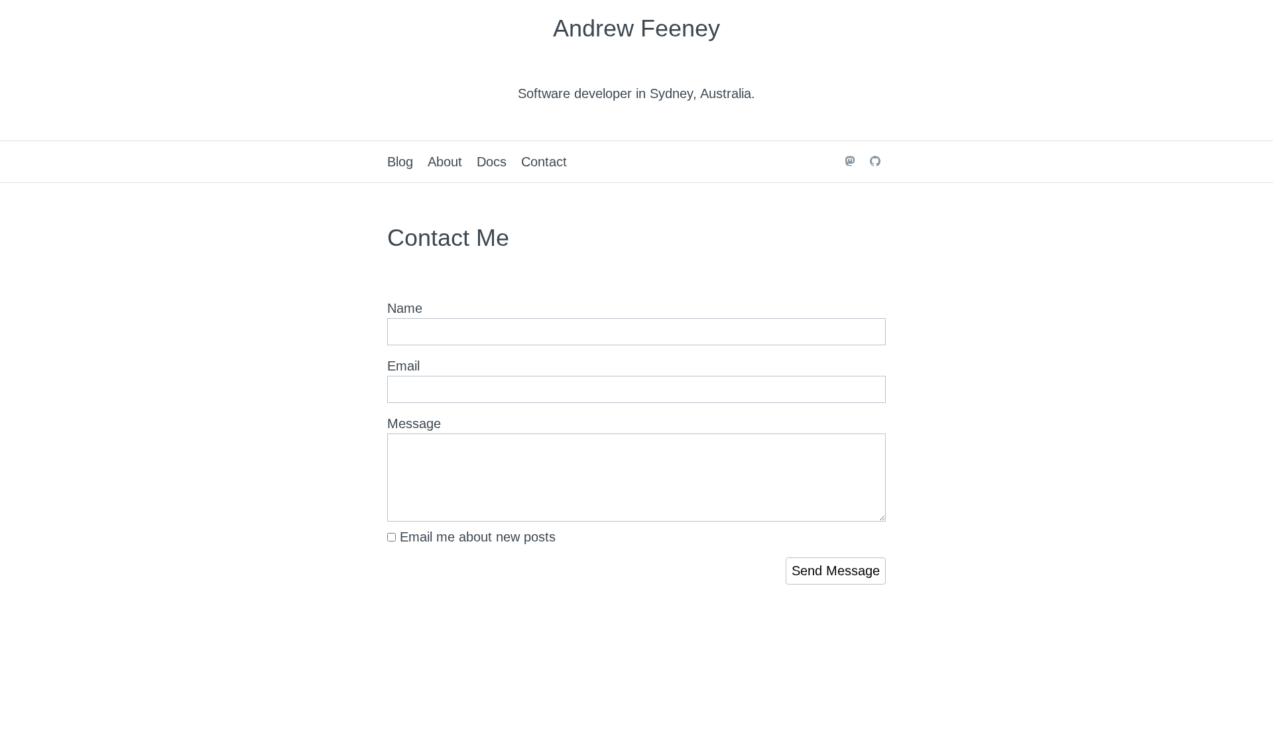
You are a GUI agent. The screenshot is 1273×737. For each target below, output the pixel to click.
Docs (492, 161)
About (445, 161)
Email (403, 366)
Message (414, 423)
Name (404, 308)
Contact (544, 161)
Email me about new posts (476, 537)
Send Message (836, 570)
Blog (400, 161)
